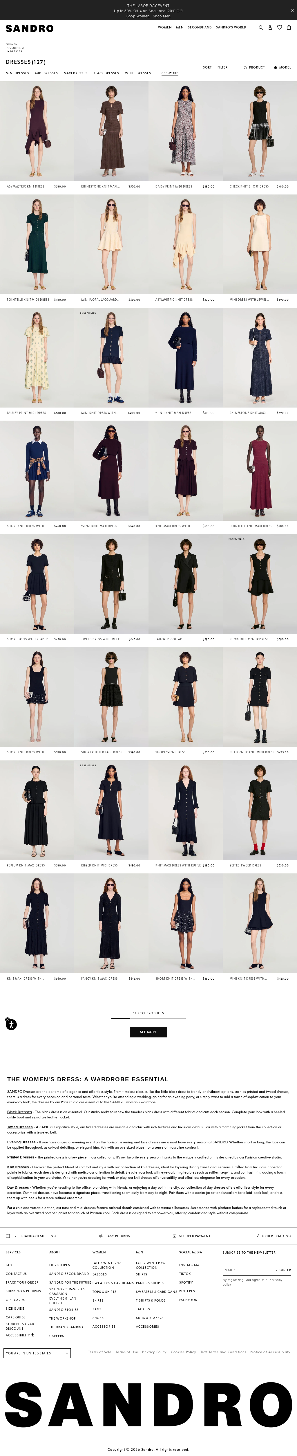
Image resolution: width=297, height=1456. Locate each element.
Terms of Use (127, 1352)
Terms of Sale (100, 1352)
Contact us (16, 1273)
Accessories (104, 1326)
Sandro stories (64, 1309)
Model (285, 67)
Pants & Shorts (150, 1283)
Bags (97, 1309)
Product (257, 67)
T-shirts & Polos (151, 1300)
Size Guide (15, 1308)
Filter (223, 67)
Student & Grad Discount (20, 1326)
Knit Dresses (18, 1167)
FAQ (9, 1265)
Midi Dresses (46, 73)
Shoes (98, 1318)
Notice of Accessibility (270, 1352)
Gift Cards (15, 1300)
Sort (207, 67)
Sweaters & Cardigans (113, 1283)
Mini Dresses (17, 73)
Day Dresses (18, 1187)
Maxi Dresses (76, 73)
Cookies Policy (183, 1352)
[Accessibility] (11, 1024)
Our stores (59, 1265)
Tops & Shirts (105, 1291)
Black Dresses (106, 73)
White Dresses (138, 73)
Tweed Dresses (20, 1127)
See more (170, 73)
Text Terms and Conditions (223, 1352)
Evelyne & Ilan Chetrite (63, 1301)
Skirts (98, 1300)
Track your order (22, 1282)
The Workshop (62, 1318)
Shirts (141, 1274)
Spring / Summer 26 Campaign (67, 1291)
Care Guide (16, 1317)
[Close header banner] (292, 10)
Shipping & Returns (23, 1291)
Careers (56, 1336)
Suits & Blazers (150, 1318)
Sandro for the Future (70, 1282)
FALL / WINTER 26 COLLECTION (107, 1265)
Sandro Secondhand (69, 1273)
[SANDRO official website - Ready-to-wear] (29, 28)
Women (12, 44)
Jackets (143, 1309)
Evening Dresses (21, 1142)
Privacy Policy (154, 1352)
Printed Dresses (20, 1157)
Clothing (17, 47)
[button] (165, 30)
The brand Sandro (66, 1327)
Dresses (100, 1274)
